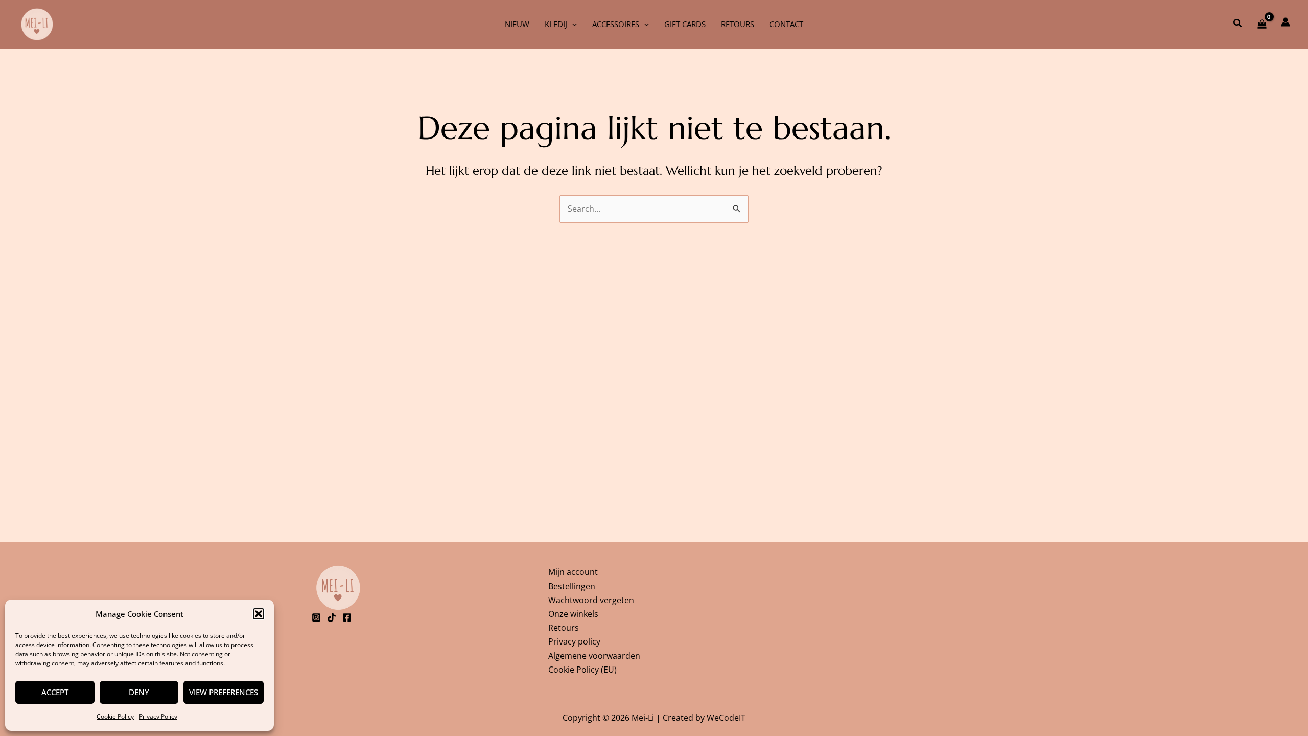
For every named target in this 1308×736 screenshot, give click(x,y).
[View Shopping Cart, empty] (1262, 24)
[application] (572, 24)
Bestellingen (571, 586)
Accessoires (615, 24)
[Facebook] (347, 617)
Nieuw (517, 24)
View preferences (223, 692)
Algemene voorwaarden (594, 655)
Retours (737, 24)
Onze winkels (573, 613)
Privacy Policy (158, 716)
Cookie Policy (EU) (582, 669)
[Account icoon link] (1285, 22)
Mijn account (573, 572)
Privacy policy (574, 641)
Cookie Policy (115, 716)
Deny (139, 692)
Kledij (556, 24)
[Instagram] (316, 617)
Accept (54, 692)
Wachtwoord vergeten (591, 600)
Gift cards (685, 24)
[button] (258, 614)
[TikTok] (331, 617)
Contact (786, 24)
